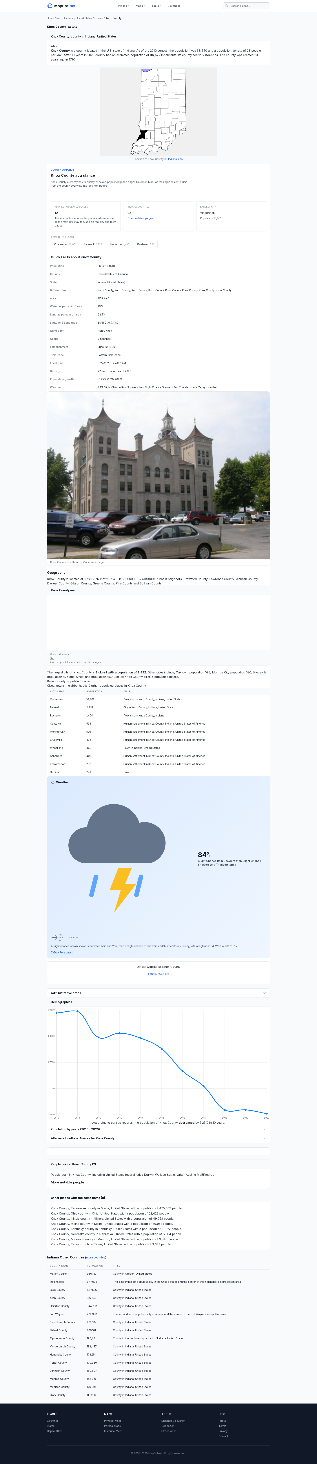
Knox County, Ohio (64, 1213)
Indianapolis (57, 1281)
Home (50, 18)
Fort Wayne (57, 1314)
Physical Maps (112, 1420)
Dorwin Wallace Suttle (159, 1174)
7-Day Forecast (61, 952)
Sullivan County (150, 583)
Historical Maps (113, 1431)
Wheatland (82, 677)
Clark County (57, 1395)
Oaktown (182, 672)
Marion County (59, 1273)
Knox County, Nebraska (67, 1234)
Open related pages (140, 218)
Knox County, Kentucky (67, 1229)
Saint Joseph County (62, 1322)
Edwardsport (57, 764)
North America (65, 18)
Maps (139, 5)
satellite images (92, 662)
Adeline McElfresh (198, 1174)
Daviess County (58, 583)
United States (84, 18)
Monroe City (220, 672)
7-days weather (207, 387)
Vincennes (207, 213)
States (50, 1425)
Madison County (60, 1386)
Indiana (98, 18)
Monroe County (59, 1378)
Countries (53, 1420)
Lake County (57, 1289)
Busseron (55, 715)
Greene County (103, 583)
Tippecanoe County (62, 1338)
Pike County (124, 583)
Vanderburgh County (62, 1346)
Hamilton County (60, 1306)
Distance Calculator (173, 1420)
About (222, 1420)
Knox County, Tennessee (68, 1208)
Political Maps (112, 1425)
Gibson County (80, 583)
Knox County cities (138, 677)
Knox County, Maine (65, 1224)
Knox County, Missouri (67, 1239)
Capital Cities (55, 1431)
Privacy (223, 1431)
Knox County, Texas (65, 1244)
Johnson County (60, 1370)
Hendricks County (61, 1354)
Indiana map (175, 159)
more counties (95, 1257)
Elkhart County (58, 1330)
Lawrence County (221, 579)
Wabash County (247, 579)
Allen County (57, 1297)
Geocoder (167, 1425)
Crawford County (195, 579)
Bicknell (101, 672)
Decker (54, 772)
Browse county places (158, 193)
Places (122, 5)
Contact (223, 1436)
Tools (155, 5)
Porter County (58, 1362)
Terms (222, 1425)
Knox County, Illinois (65, 1218)
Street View (168, 1431)
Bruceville (260, 672)
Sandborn (56, 755)
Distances (174, 5)
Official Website (158, 974)
